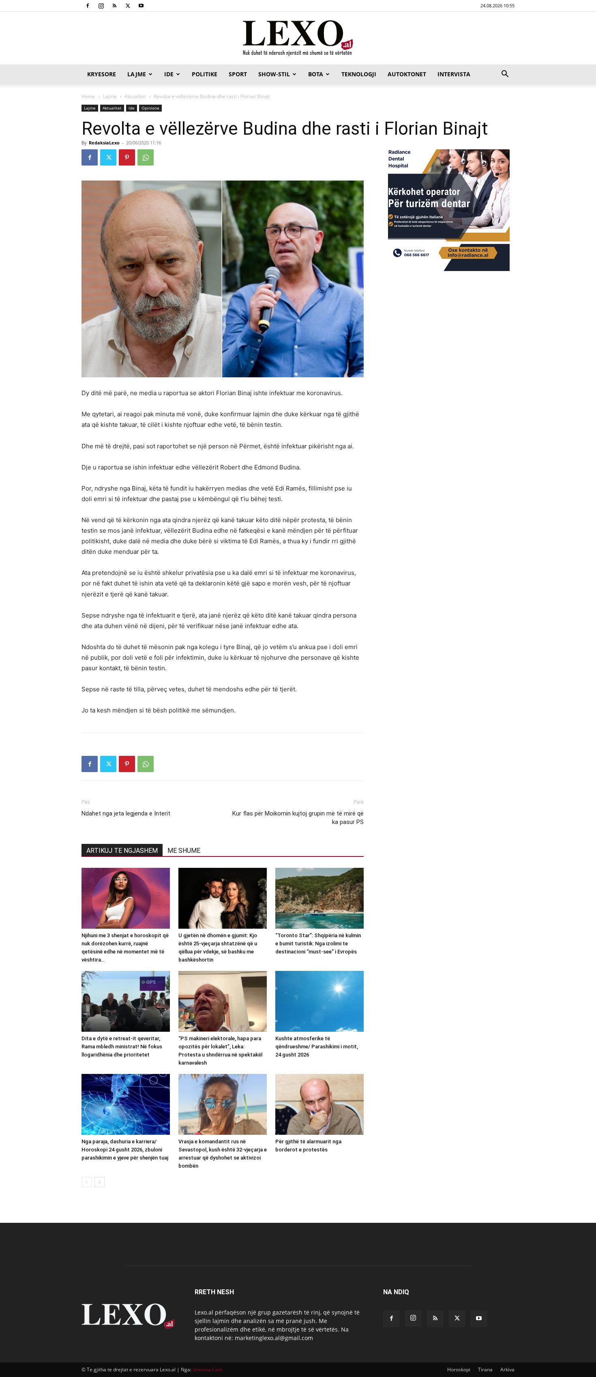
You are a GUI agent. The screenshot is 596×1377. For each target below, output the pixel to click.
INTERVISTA (453, 74)
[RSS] (114, 5)
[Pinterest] (127, 157)
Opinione (150, 108)
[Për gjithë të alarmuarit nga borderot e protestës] (319, 1104)
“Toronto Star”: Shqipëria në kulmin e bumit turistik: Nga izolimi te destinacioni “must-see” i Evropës (318, 943)
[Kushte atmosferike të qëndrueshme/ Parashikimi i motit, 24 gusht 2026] (319, 1001)
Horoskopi (458, 1369)
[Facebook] (87, 5)
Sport (238, 74)
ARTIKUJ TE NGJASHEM (122, 850)
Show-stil (274, 74)
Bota (315, 74)
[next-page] (99, 1182)
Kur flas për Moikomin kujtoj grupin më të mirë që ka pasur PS (298, 818)
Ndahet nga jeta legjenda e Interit (125, 813)
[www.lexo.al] (298, 38)
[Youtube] (141, 5)
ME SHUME (183, 850)
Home (88, 96)
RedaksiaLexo (104, 143)
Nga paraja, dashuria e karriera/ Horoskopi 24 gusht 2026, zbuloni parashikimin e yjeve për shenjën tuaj (124, 1149)
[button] (505, 75)
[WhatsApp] (145, 157)
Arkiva (507, 1369)
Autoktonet (407, 74)
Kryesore (101, 74)
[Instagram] (101, 5)
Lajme (136, 74)
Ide (169, 74)
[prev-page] (86, 1182)
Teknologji (358, 74)
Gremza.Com (208, 1369)
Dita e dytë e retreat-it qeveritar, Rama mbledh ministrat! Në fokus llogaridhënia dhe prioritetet (121, 1046)
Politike (204, 74)
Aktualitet (135, 96)
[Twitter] (128, 5)
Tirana (485, 1369)
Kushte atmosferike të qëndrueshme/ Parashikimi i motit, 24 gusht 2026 (316, 1046)
